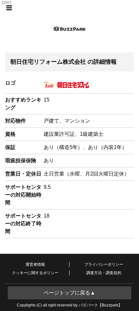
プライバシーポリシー (103, 264)
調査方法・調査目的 (103, 273)
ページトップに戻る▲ (69, 292)
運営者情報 (35, 264)
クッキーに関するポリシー (35, 273)
